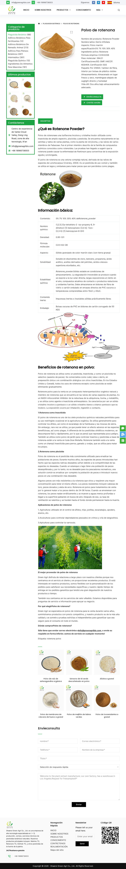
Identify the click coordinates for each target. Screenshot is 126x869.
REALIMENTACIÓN (59, 846)
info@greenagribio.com (21, 2)
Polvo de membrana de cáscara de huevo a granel (51, 715)
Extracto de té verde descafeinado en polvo (78, 680)
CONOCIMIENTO (58, 840)
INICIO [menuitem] (26, 10)
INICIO (53, 830)
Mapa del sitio (57, 850)
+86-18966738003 (45, 2)
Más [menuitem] (98, 10)
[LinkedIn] (98, 2)
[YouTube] (103, 2)
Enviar (79, 804)
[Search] (119, 10)
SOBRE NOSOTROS (59, 833)
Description (45, 121)
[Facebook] (93, 2)
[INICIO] (39, 23)
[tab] (45, 121)
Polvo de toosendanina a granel (107, 715)
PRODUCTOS (56, 837)
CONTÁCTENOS (57, 843)
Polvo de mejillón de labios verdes (79, 715)
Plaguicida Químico (17, 60)
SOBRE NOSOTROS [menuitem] (43, 10)
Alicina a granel (107, 678)
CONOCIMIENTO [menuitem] (83, 10)
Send (82, 843)
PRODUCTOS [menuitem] (62, 10)
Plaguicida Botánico (17, 34)
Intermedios (13, 57)
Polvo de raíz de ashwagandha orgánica (51, 680)
